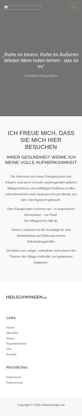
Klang (10, 338)
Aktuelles (12, 332)
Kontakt (11, 354)
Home (10, 327)
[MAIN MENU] (73, 7)
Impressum (13, 377)
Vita (8, 348)
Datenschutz (14, 382)
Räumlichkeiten (16, 343)
